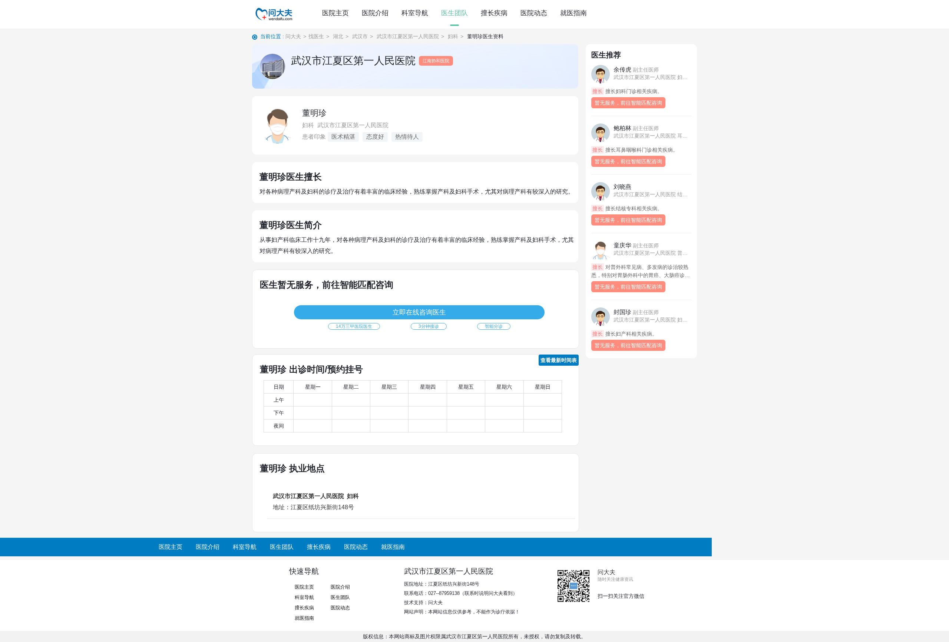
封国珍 (636, 312)
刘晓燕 (622, 187)
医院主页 (335, 13)
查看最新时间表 (558, 360)
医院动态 (533, 13)
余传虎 (636, 69)
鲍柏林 (636, 128)
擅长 (597, 91)
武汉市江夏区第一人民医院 (408, 36)
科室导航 (414, 13)
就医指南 (573, 13)
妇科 (453, 36)
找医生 (316, 36)
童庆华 (636, 245)
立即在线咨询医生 (419, 312)
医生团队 (454, 13)
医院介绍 (375, 13)
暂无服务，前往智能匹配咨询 (628, 103)
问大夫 (293, 36)
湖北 (338, 36)
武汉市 (360, 36)
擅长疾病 (494, 13)
